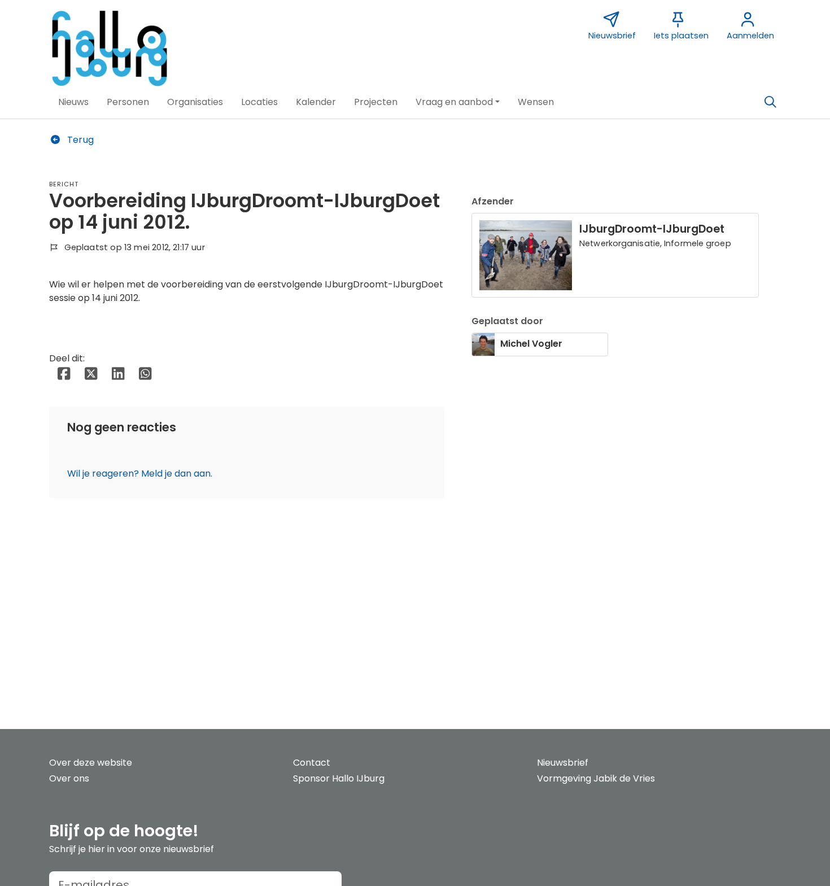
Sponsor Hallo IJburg (339, 778)
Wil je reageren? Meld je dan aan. (139, 473)
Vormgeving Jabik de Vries (596, 778)
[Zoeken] (770, 102)
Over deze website (90, 762)
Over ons (69, 778)
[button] (73, 102)
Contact (311, 762)
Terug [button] (79, 139)
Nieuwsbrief (562, 762)
